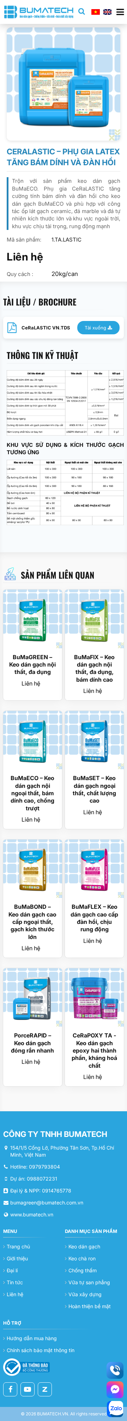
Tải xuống (96, 327)
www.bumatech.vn (31, 1214)
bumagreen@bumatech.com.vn (46, 1202)
